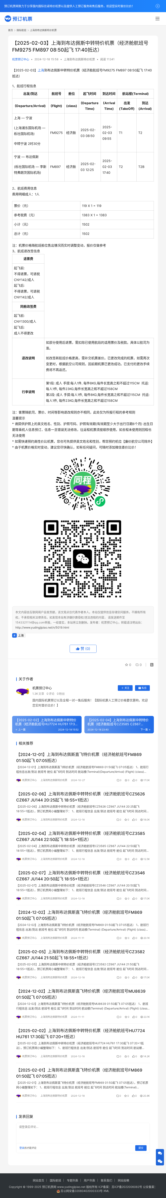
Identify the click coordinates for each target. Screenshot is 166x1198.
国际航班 (55, 1180)
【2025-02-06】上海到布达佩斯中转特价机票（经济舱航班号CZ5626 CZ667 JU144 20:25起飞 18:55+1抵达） (80, 797)
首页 (10, 30)
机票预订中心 (20, 59)
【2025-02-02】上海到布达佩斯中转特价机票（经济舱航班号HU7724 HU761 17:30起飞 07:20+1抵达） (80, 1033)
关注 (127, 687)
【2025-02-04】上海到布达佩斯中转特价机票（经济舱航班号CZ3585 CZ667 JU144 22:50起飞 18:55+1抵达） (80, 836)
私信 (144, 687)
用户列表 (89, 1180)
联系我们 (106, 1180)
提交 (140, 1147)
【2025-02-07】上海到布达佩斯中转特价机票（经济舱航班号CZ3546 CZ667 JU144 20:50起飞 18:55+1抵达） (80, 875)
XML (106, 1191)
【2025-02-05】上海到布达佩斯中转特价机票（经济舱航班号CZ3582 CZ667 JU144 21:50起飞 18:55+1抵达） (80, 954)
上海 (41, 70)
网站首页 (38, 1180)
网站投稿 (123, 1180)
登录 (21, 1147)
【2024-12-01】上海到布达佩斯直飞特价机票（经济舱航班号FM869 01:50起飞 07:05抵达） (79, 757)
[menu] (157, 18)
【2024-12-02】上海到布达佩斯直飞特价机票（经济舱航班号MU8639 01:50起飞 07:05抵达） (81, 994)
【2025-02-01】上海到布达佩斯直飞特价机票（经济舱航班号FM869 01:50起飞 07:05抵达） (79, 1073)
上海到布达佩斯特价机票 (79, 59)
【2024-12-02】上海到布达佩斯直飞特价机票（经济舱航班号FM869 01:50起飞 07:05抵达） (79, 915)
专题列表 (72, 1180)
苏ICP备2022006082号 (127, 1186)
